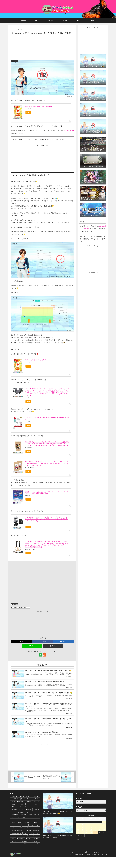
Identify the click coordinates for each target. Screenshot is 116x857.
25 (87, 832)
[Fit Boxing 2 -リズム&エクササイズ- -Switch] (18, 111)
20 (95, 830)
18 (87, 830)
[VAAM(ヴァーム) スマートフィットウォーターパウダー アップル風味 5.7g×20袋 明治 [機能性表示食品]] (18, 496)
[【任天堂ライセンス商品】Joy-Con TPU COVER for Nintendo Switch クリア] (18, 422)
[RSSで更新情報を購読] (44, 655)
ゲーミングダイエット (25, 607)
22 (104, 830)
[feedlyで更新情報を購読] (40, 655)
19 (91, 830)
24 (82, 832)
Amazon (28, 112)
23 (78, 832)
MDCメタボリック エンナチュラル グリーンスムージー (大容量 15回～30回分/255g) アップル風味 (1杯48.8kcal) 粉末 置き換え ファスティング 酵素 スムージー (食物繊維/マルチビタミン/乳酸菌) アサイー (47, 443)
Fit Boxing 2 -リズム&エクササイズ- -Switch (39, 106)
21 (100, 830)
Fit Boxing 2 (15, 604)
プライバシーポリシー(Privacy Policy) (96, 852)
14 (100, 827)
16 (78, 830)
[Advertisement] (42, 47)
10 (82, 827)
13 (95, 827)
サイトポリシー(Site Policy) (79, 852)
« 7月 (77, 839)
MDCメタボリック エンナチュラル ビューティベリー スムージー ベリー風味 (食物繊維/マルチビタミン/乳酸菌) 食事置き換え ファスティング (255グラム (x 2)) (46, 463)
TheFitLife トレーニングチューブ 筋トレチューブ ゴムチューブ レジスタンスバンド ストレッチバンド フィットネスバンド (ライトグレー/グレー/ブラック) (47, 519)
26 (91, 832)
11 (86, 827)
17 (82, 830)
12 (91, 827)
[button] (53, 646)
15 (104, 827)
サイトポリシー (69, 130)
